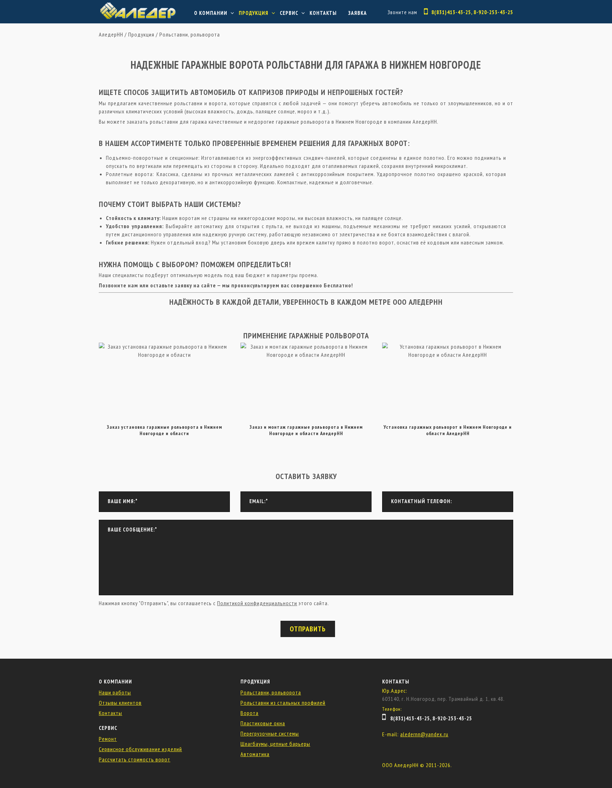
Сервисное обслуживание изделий (140, 749)
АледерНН (111, 34)
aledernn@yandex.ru (424, 734)
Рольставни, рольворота (189, 34)
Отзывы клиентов (120, 702)
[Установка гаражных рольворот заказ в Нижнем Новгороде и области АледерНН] (447, 346)
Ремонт (108, 738)
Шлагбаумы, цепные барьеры (275, 743)
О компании (210, 13)
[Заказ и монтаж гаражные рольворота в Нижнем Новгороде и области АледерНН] (306, 346)
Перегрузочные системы (269, 733)
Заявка (357, 13)
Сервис (289, 13)
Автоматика (255, 754)
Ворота (249, 712)
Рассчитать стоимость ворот (134, 759)
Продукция (253, 13)
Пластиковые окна (262, 723)
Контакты (323, 13)
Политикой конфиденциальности (257, 603)
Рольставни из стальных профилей (282, 702)
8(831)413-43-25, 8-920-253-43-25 (472, 12)
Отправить (308, 629)
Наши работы (115, 692)
